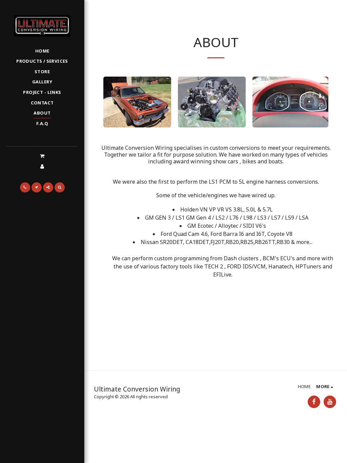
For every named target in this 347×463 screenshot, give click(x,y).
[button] (42, 156)
